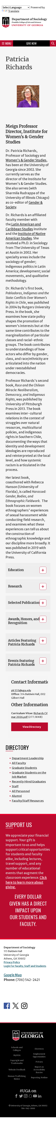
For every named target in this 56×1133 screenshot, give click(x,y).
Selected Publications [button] (25, 603)
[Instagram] (26, 1096)
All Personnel (21, 791)
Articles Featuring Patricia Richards (22, 642)
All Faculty (19, 763)
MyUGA (16, 1055)
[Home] (28, 25)
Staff (15, 786)
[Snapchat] (30, 1096)
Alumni (17, 796)
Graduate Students (24, 768)
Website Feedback (17, 1069)
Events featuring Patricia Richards (21, 662)
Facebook (7, 1006)
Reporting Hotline (39, 1077)
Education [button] (16, 570)
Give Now (31, 43)
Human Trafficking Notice (17, 1077)
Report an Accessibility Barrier (39, 1070)
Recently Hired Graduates (29, 781)
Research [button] (15, 586)
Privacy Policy (12, 962)
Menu (8, 43)
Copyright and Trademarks (16, 1061)
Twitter (15, 1006)
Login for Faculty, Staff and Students (25, 966)
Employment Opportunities (39, 1055)
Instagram (24, 1006)
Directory (39, 1049)
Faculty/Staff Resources (28, 800)
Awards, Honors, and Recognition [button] (23, 621)
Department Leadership (28, 758)
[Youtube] (35, 1096)
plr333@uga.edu (21, 690)
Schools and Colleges (17, 1048)
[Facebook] (16, 1096)
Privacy (39, 1062)
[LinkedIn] (40, 1096)
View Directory (32, 726)
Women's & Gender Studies (26, 160)
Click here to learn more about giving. (26, 882)
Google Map (13, 975)
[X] (21, 1096)
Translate (13, 11)
